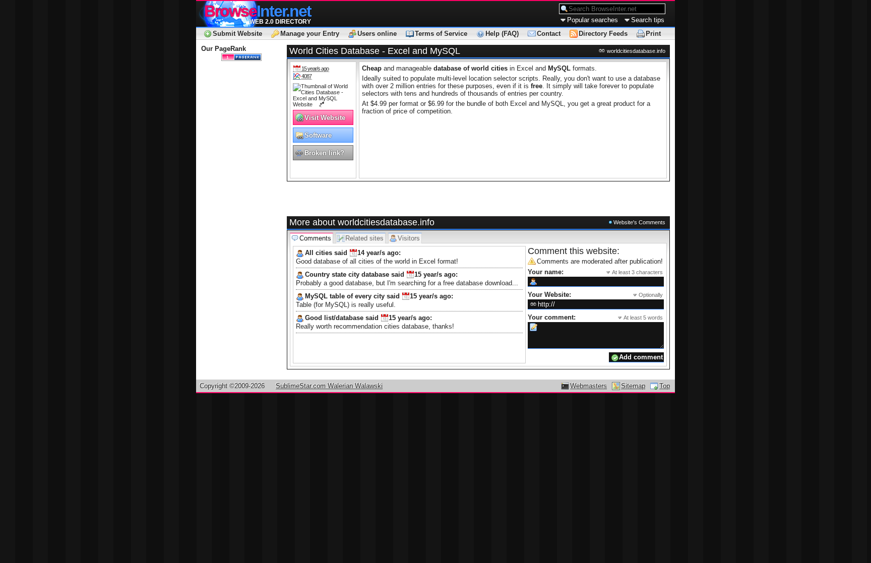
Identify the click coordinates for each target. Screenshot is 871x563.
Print (653, 33)
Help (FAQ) (502, 33)
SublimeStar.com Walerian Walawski (329, 386)
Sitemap (633, 386)
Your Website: (595, 294)
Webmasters (588, 386)
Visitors (409, 238)
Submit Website (237, 33)
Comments (315, 238)
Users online (377, 33)
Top (664, 386)
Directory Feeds (603, 33)
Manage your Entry (309, 33)
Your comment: (595, 317)
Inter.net (257, 11)
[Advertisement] (404, 199)
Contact (549, 33)
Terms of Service (441, 33)
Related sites (364, 238)
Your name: (595, 272)
